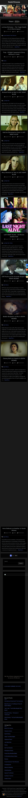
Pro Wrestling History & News (10, 756)
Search (6, 561)
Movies (11, 243)
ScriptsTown (19, 796)
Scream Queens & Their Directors (9, 35)
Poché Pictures (14, 2)
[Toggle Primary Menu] (14, 5)
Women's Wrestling (8, 767)
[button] (27, 265)
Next (16, 555)
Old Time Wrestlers (8, 747)
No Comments (21, 31)
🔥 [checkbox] (3, 794)
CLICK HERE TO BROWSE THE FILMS (12, 686)
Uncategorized (7, 764)
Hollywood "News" (8, 739)
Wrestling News (7, 770)
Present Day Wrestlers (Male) (10, 753)
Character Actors (8, 731)
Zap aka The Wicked (8, 773)
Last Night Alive (6, 100)
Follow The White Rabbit (9, 736)
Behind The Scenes (8, 728)
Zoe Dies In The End (8, 775)
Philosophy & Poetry (8, 750)
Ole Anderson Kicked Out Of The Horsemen (13, 701)
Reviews (4, 60)
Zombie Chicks (7, 778)
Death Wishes (6, 284)
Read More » (17, 47)
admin (15, 31)
